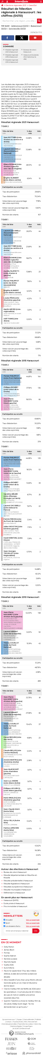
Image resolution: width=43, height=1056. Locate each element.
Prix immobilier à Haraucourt (15, 906)
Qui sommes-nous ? (9, 1019)
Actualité (8, 920)
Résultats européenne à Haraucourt (18, 887)
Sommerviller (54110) (17, 29)
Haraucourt (27, 55)
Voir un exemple (33, 920)
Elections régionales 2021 (16, 5)
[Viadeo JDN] (32, 1048)
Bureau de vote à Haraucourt (15, 872)
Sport (7, 923)
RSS (25, 1022)
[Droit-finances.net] (32, 1043)
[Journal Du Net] (11, 1043)
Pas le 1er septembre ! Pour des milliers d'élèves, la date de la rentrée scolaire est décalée (20, 974)
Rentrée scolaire (10, 959)
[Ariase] (11, 1053)
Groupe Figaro (27, 1026)
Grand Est (33, 5)
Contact (8, 1022)
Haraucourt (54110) (11, 900)
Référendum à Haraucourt (14, 893)
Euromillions (9, 968)
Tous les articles (18, 1022)
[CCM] (32, 1039)
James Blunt (9, 950)
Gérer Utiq (37, 1024)
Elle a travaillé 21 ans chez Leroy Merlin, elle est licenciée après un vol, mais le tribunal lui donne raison (23, 983)
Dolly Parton (9, 947)
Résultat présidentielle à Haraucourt (18, 881)
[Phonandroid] (32, 1053)
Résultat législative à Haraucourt (17, 884)
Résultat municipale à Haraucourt (17, 890)
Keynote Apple (10, 962)
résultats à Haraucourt (25, 92)
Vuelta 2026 (9, 965)
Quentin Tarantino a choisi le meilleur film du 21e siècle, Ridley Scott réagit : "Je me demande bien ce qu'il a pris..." (22, 1004)
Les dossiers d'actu (12, 926)
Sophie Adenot (10, 956)
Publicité (38, 1019)
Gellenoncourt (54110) (20, 26)
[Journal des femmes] (11, 1039)
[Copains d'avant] (11, 1048)
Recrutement (32, 1022)
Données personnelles (9, 1024)
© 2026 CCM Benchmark (21, 1028)
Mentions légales (16, 1026)
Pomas (7, 953)
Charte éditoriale (28, 1019)
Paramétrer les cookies (25, 1024)
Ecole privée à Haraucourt (14, 903)
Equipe (19, 1019)
